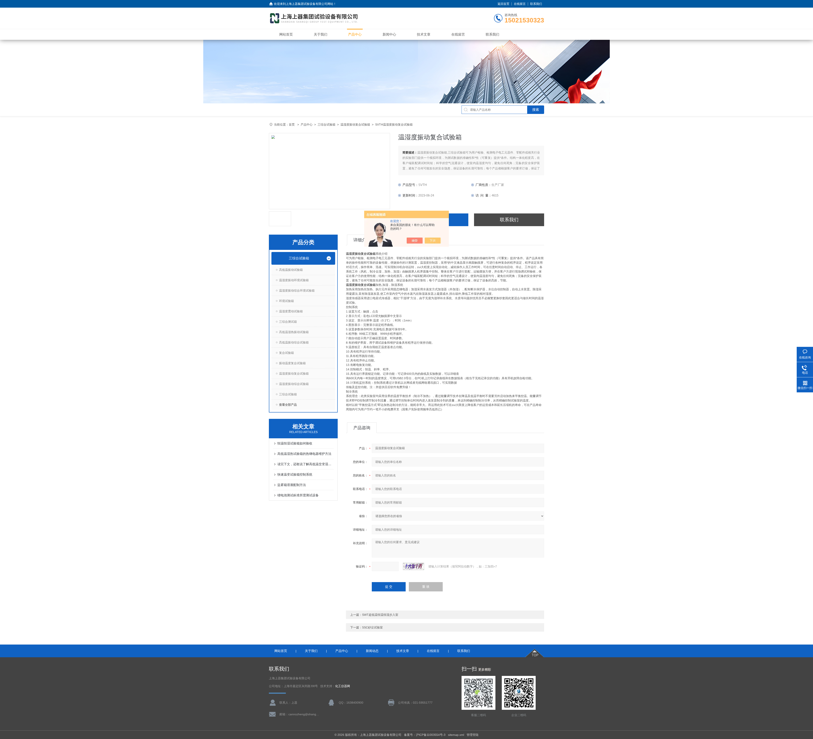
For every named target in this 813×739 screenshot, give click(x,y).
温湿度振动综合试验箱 (294, 384)
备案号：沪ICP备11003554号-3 (424, 734)
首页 (292, 124)
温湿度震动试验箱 (291, 311)
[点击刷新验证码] (413, 566)
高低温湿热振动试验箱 (294, 332)
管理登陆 (472, 734)
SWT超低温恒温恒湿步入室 (380, 614)
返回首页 (503, 4)
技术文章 (423, 34)
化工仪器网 (342, 686)
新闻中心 (389, 34)
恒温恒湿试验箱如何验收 (294, 443)
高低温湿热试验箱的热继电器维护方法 (304, 453)
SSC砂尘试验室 (372, 627)
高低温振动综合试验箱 (294, 342)
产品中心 (355, 34)
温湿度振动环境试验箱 (294, 280)
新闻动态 (372, 651)
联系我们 (536, 4)
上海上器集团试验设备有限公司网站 (309, 4)
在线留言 (520, 4)
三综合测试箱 (288, 321)
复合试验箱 (286, 352)
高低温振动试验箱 (291, 269)
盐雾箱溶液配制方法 (291, 485)
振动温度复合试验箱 (292, 363)
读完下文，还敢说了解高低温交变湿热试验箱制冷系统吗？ (305, 464)
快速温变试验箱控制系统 (294, 474)
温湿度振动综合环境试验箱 (297, 290)
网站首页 (286, 34)
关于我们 (320, 34)
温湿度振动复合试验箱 (355, 124)
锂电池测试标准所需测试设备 (298, 495)
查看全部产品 (288, 404)
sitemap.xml (456, 734)
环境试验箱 (286, 301)
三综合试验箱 (326, 124)
